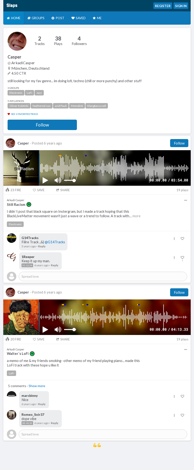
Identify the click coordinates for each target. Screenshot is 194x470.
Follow (42, 124)
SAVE (40, 190)
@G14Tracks (55, 242)
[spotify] (28, 204)
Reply (41, 246)
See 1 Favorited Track (24, 114)
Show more (37, 386)
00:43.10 (27, 423)
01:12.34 (27, 265)
